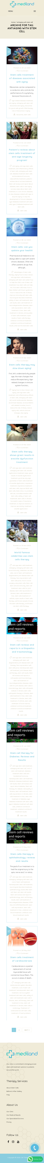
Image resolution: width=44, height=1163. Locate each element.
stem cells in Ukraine (25, 498)
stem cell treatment (21, 791)
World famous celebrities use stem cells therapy (22, 556)
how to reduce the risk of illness (21, 292)
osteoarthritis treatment (18, 179)
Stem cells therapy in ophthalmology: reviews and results (22, 857)
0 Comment (23, 71)
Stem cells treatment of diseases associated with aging (22, 78)
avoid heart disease (15, 403)
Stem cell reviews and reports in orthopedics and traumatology (22, 648)
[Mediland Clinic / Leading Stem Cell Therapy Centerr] (22, 4)
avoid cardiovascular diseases (22, 400)
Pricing (9, 1122)
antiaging (12, 568)
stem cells (27, 114)
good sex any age (24, 478)
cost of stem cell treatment (23, 573)
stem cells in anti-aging (24, 186)
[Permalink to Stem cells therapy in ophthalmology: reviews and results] (22, 843)
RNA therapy (28, 108)
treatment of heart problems (21, 1013)
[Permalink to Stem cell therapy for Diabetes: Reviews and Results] (22, 742)
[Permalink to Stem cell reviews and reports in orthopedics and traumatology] (22, 633)
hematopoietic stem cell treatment (20, 778)
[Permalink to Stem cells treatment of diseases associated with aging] (22, 64)
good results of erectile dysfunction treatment (22, 475)
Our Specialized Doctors (15, 1118)
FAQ (8, 1095)
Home (13, 22)
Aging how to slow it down (24, 275)
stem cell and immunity (17, 586)
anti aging (12, 103)
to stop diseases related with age (20, 194)
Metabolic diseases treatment (19, 781)
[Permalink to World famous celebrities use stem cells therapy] (22, 541)
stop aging (24, 413)
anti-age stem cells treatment (21, 277)
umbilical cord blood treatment (20, 320)
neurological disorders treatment (21, 298)
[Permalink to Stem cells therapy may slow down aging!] (22, 353)
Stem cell (29, 583)
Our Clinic (10, 1111)
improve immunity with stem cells (21, 295)
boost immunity (14, 570)
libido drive (20, 491)
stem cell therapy (20, 1000)
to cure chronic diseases (24, 191)
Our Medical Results (14, 1115)
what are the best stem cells (23, 326)
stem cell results (23, 673)
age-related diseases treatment (22, 100)
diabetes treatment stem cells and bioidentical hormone (22, 773)
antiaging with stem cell (25, 22)
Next (26, 1030)
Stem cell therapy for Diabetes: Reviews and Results (22, 756)
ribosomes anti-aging (17, 106)
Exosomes (20, 114)
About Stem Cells (13, 1088)
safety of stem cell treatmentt (19, 300)
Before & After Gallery (14, 1091)
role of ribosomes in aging (21, 111)
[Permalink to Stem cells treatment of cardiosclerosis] (22, 946)
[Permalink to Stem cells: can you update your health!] (22, 236)
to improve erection (23, 504)
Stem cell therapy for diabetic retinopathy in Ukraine (21, 788)
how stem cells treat (19, 287)
